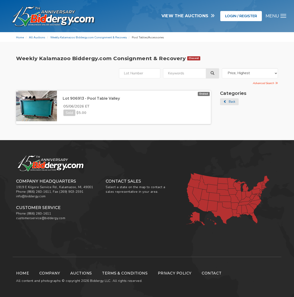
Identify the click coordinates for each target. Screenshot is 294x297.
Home (20, 37)
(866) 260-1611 (39, 192)
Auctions (81, 273)
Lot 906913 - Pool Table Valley (91, 98)
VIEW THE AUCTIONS (186, 15)
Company (49, 273)
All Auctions (37, 37)
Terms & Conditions (124, 273)
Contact (212, 273)
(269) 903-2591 (71, 192)
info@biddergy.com (31, 196)
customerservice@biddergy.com (40, 218)
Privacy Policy (175, 273)
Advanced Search (264, 83)
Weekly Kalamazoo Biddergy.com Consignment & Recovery (88, 37)
